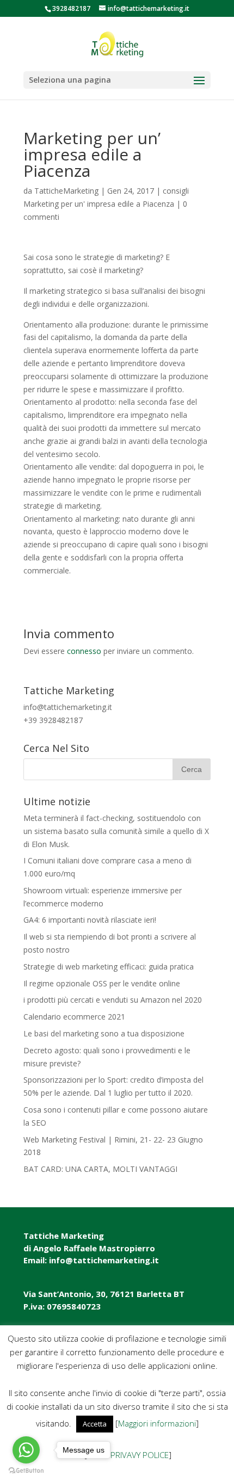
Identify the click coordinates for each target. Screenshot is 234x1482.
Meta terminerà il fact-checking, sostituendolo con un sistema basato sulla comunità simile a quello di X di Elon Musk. (116, 831)
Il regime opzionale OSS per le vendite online (101, 983)
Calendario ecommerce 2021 (74, 1016)
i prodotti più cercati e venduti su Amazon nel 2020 (112, 1000)
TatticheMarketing (66, 191)
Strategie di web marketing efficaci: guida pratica (108, 966)
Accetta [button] (95, 1424)
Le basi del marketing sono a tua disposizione (103, 1033)
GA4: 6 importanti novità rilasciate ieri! (89, 920)
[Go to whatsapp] (26, 1450)
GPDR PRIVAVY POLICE (128, 1454)
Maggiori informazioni (157, 1423)
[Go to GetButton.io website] (26, 1470)
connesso (84, 651)
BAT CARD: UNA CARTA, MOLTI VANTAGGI (100, 1169)
